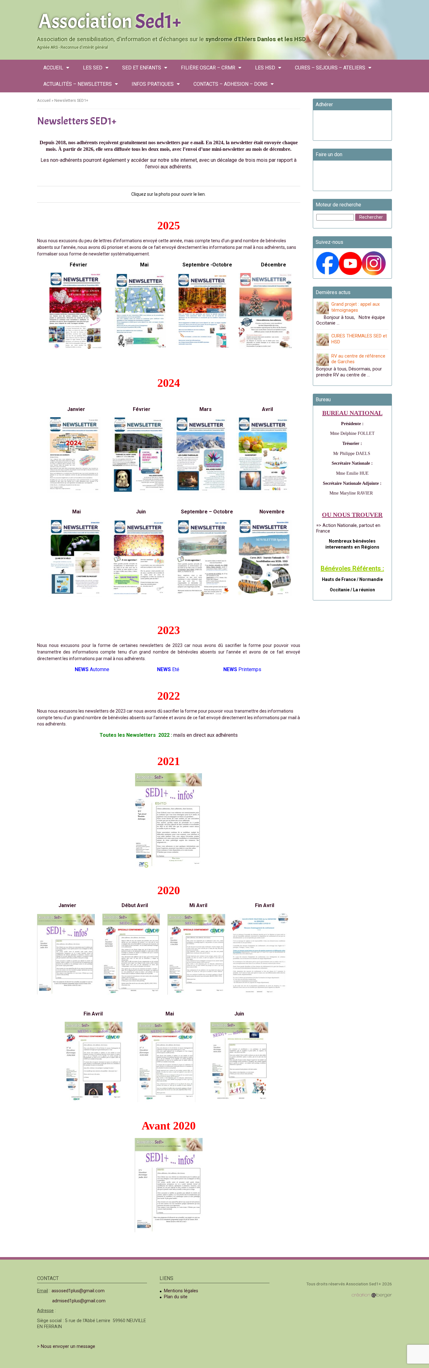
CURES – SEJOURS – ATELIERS (330, 68)
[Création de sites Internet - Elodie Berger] (371, 1295)
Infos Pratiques (153, 84)
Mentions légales (181, 1291)
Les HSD (265, 68)
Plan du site (175, 1297)
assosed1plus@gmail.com (78, 1291)
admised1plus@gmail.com (79, 1301)
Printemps (243, 669)
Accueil (53, 68)
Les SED (92, 68)
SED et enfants (141, 68)
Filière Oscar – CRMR (208, 68)
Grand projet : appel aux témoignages (355, 307)
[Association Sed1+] (214, 20)
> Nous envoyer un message (66, 1346)
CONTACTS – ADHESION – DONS (230, 84)
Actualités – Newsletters (77, 84)
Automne (93, 669)
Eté (169, 669)
